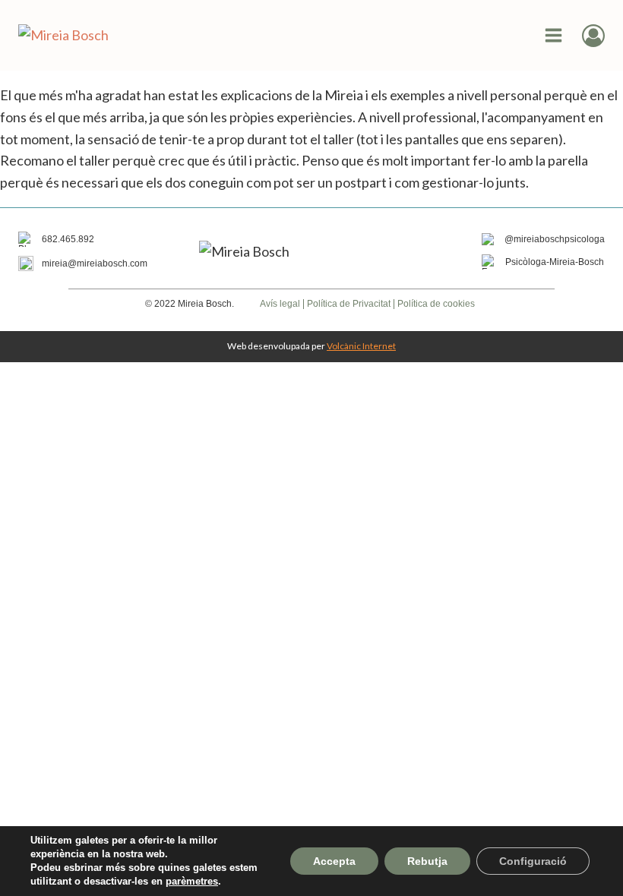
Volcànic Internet (361, 346)
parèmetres (192, 881)
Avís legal (280, 304)
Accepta (334, 861)
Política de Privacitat (349, 304)
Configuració (533, 861)
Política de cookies (436, 304)
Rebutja (427, 861)
